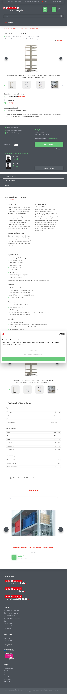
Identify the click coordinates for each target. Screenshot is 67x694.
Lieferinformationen (9, 677)
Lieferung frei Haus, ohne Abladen (17, 110)
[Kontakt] (5, 616)
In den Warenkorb (49, 144)
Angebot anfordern (49, 168)
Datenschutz (7, 675)
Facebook (9, 626)
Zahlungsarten (8, 679)
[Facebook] (5, 626)
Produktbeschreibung (10, 176)
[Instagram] (5, 623)
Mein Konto (7, 638)
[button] (6, 58)
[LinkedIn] (5, 621)
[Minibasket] (45, 9)
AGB (5, 672)
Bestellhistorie (8, 640)
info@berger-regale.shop (32, 1)
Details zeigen (33, 350)
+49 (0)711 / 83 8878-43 (14, 1)
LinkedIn (9, 621)
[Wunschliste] (12, 498)
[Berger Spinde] (17, 582)
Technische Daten (10, 180)
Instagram (9, 623)
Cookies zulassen (34, 359)
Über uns (45, 1)
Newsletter (7, 681)
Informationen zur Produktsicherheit (23, 478)
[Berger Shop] (17, 590)
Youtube (9, 628)
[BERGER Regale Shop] (18, 9)
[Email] (5, 618)
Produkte (10, 23)
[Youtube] (5, 628)
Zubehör (7, 185)
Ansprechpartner (57, 1)
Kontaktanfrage (11, 615)
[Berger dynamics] (17, 598)
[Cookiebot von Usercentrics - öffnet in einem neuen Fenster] (58, 334)
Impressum (7, 670)
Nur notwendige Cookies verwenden (33, 354)
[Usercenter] (54, 9)
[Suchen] (61, 16)
